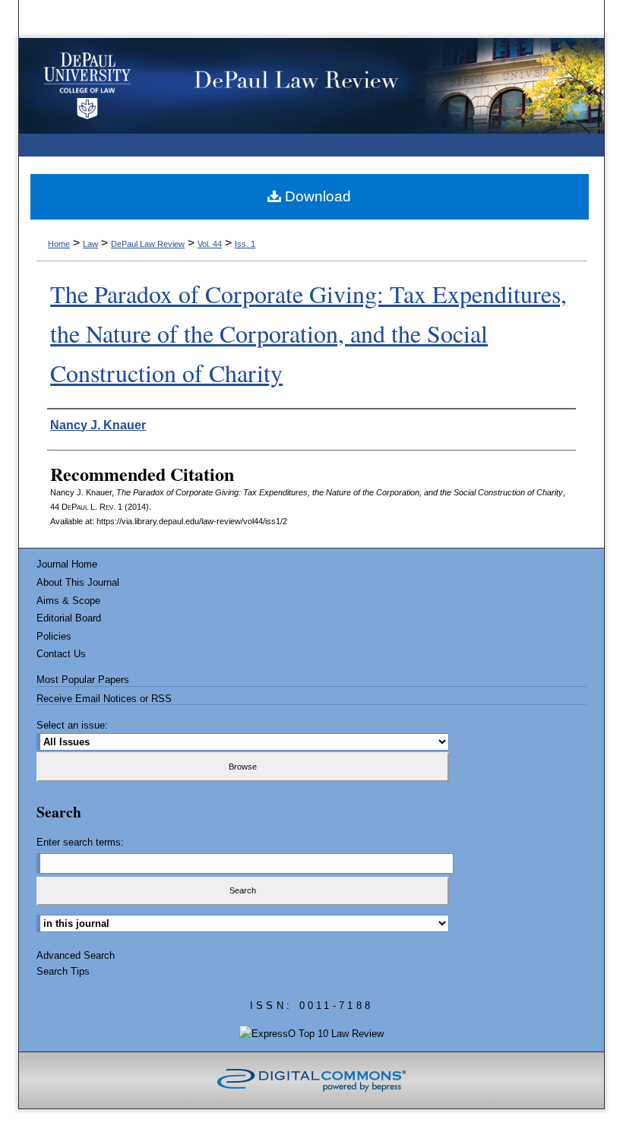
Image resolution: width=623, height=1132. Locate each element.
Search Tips (63, 971)
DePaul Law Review (148, 243)
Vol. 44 (210, 243)
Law (90, 243)
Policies (53, 636)
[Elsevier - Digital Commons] (311, 1080)
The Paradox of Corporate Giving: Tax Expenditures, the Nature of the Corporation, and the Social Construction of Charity (308, 333)
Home (59, 243)
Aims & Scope (68, 600)
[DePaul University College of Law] (88, 86)
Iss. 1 (245, 243)
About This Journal (77, 582)
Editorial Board (68, 618)
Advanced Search (75, 955)
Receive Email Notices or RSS (104, 698)
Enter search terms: (80, 842)
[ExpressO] (311, 1033)
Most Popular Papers (82, 679)
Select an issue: (72, 725)
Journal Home (66, 564)
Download (316, 196)
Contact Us (61, 653)
